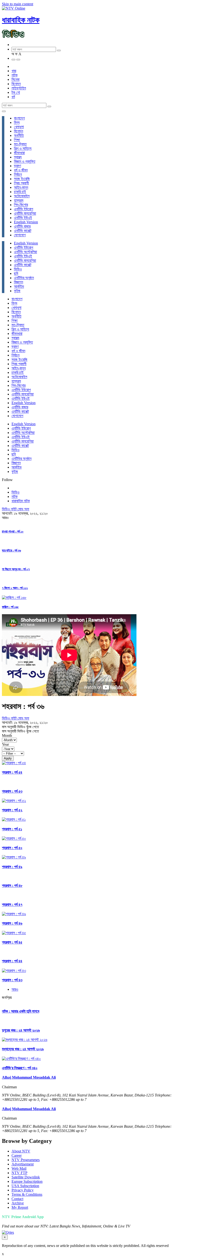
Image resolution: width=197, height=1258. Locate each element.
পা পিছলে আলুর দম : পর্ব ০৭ (16, 569)
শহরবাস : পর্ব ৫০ (12, 848)
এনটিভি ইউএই (23, 218)
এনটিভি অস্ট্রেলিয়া (25, 252)
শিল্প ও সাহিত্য (22, 148)
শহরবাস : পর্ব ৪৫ (12, 942)
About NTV (21, 1151)
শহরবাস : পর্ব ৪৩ (12, 980)
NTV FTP (19, 1173)
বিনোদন (16, 84)
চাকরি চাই (20, 192)
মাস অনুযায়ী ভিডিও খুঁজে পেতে (20, 727)
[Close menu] (4, 111)
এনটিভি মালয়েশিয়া (25, 213)
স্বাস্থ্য (18, 157)
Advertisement (23, 1164)
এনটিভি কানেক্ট (22, 231)
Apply (8, 758)
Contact (17, 1199)
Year (5, 744)
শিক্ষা (17, 140)
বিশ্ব (16, 122)
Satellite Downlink (26, 1177)
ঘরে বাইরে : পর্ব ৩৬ (11, 550)
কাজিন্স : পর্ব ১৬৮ (10, 607)
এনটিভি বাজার (22, 226)
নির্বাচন (18, 174)
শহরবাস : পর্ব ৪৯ (12, 867)
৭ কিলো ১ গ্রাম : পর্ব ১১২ (15, 588)
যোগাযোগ (20, 235)
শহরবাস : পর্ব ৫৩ (12, 791)
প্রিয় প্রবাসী (21, 183)
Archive (18, 1203)
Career (17, 1155)
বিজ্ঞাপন (18, 282)
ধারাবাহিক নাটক (20, 20)
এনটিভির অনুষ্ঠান (24, 278)
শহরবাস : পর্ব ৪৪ (12, 961)
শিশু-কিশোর (21, 205)
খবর (14, 71)
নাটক (15, 75)
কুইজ (17, 291)
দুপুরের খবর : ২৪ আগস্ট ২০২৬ (21, 1030)
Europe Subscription (27, 1181)
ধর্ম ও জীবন (21, 170)
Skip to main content (17, 4)
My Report (20, 1207)
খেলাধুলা (19, 127)
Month (7, 735)
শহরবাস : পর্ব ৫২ (12, 810)
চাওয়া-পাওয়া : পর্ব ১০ (13, 531)
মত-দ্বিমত (20, 144)
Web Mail (19, 1168)
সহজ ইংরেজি (22, 179)
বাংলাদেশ (19, 118)
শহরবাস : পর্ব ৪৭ (12, 904)
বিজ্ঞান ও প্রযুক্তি (24, 161)
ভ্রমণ (17, 166)
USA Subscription (25, 1186)
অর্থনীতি (19, 135)
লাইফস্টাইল (19, 88)
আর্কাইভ (19, 286)
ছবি (16, 273)
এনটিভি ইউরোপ (23, 209)
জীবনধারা (19, 153)
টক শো (16, 92)
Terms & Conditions (27, 1194)
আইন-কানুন (21, 187)
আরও (15, 989)
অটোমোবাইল (22, 196)
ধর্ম (13, 97)
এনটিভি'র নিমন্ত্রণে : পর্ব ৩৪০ (19, 1068)
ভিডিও (18, 269)
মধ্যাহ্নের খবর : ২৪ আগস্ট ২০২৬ (23, 1049)
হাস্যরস (18, 200)
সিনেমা (15, 79)
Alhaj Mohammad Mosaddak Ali (29, 1077)
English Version (26, 222)
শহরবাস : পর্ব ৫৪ (12, 772)
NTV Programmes (26, 1160)
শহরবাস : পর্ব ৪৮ (12, 885)
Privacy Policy (23, 1190)
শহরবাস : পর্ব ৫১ (12, 829)
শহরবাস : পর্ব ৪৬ (12, 923)
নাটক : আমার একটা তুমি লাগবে (20, 1011)
